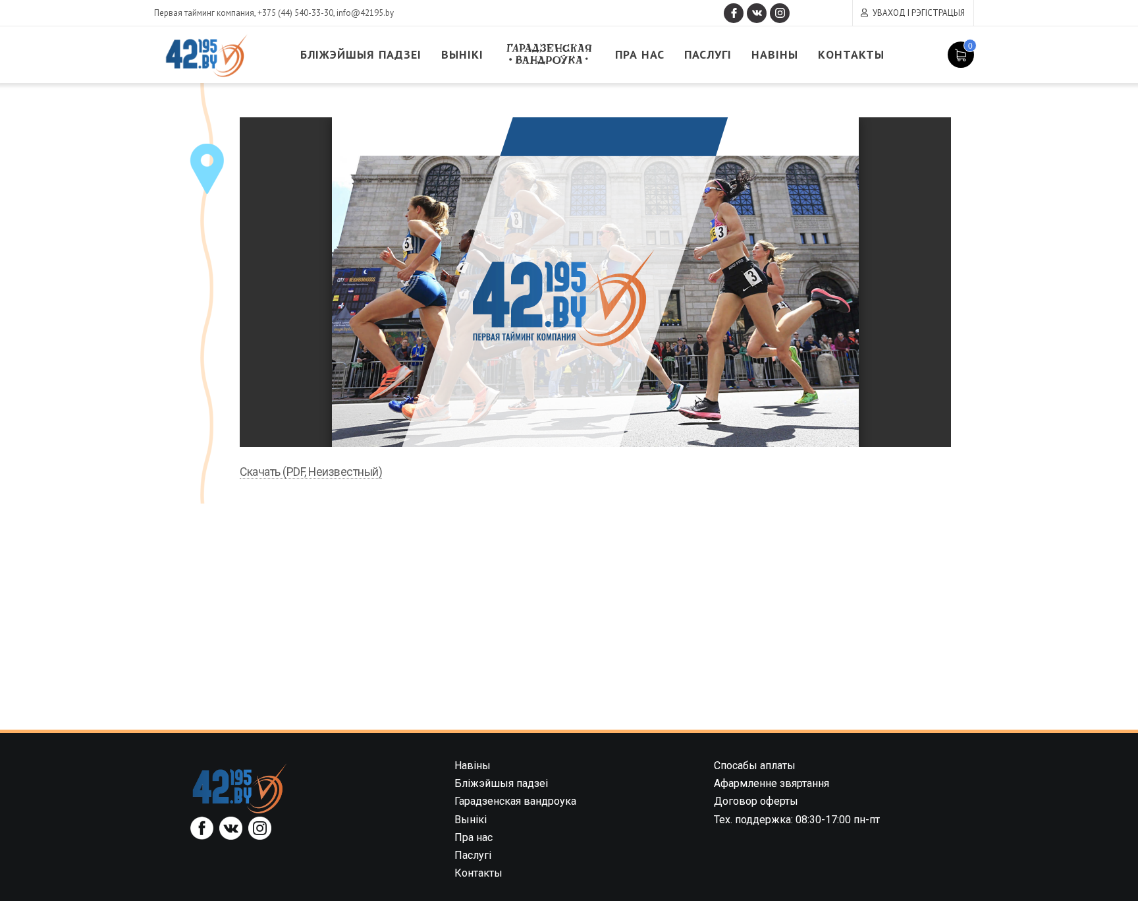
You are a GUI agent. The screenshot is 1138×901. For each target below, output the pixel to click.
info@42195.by (365, 12)
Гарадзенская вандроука (549, 54)
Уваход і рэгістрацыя (919, 12)
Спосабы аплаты (755, 765)
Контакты (851, 54)
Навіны (774, 54)
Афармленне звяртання (771, 783)
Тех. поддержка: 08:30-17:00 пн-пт (797, 819)
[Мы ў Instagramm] (780, 13)
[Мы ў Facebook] (734, 13)
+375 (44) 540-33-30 (295, 12)
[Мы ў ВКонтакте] (757, 13)
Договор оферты (756, 801)
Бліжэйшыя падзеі (360, 54)
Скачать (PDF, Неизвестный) (311, 472)
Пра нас (639, 54)
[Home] (239, 788)
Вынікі (462, 54)
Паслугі (708, 54)
